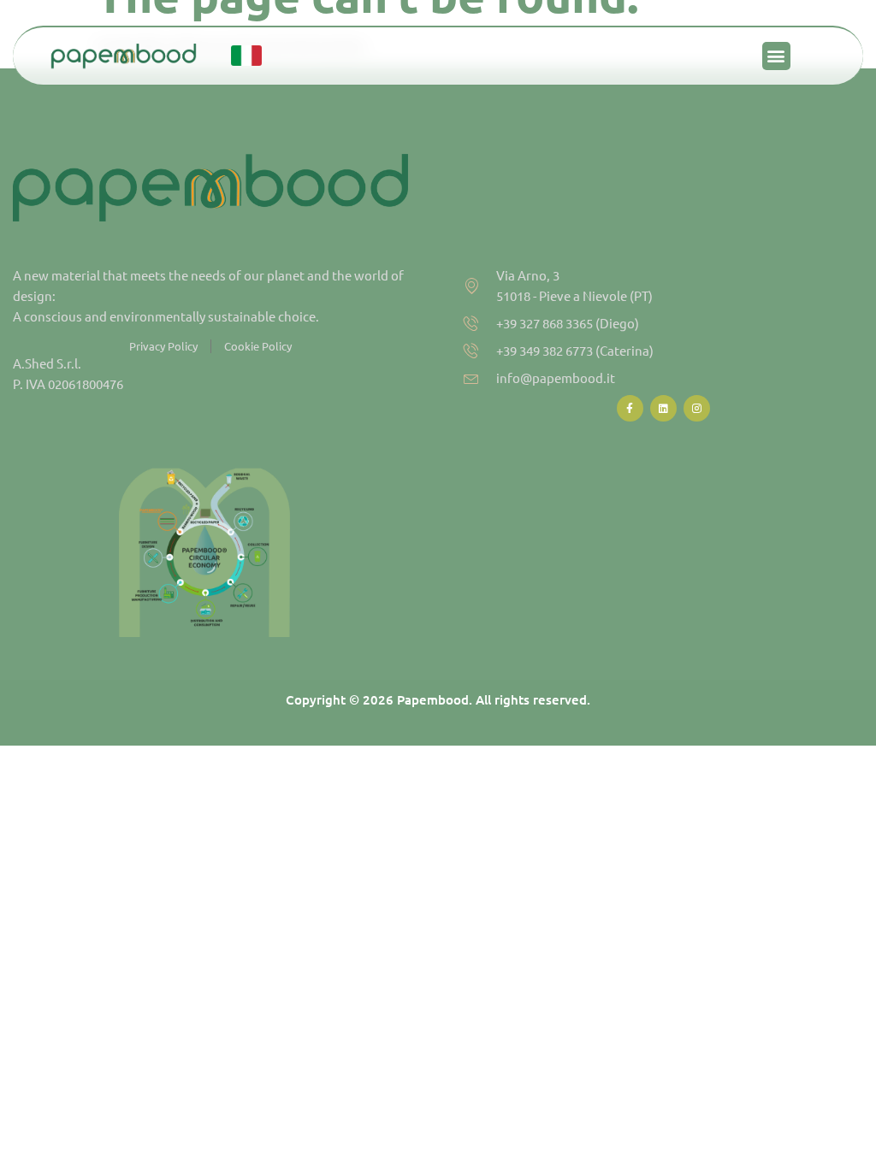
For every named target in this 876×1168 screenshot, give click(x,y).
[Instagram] (697, 408)
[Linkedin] (663, 408)
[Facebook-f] (630, 408)
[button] (776, 56)
